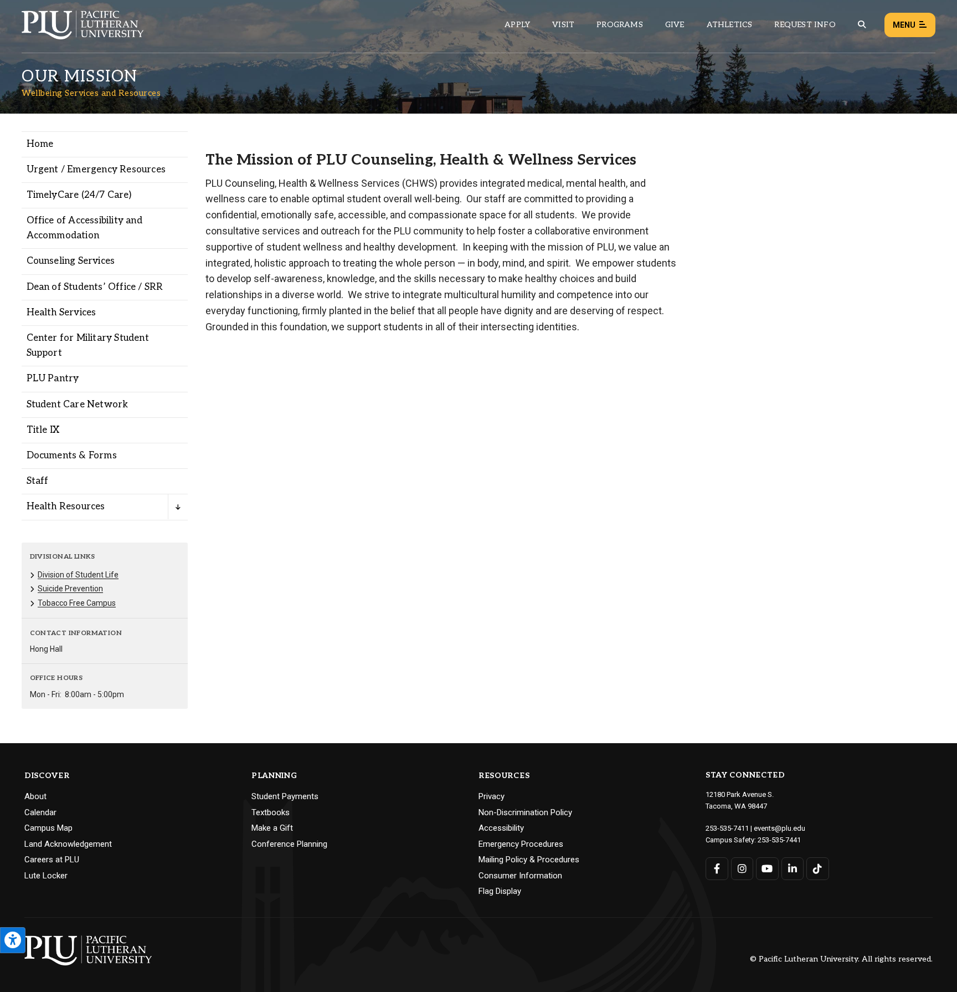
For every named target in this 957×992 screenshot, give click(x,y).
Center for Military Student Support (88, 346)
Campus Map (48, 828)
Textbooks (270, 812)
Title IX (43, 430)
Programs (619, 24)
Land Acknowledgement (68, 844)
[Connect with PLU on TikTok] (817, 868)
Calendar (40, 812)
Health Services (61, 312)
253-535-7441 (779, 840)
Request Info (804, 24)
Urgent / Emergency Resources (96, 169)
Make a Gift (272, 828)
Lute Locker (46, 876)
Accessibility (501, 828)
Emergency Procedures (520, 844)
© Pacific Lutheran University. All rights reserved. (841, 959)
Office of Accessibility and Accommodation (84, 228)
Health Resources (66, 506)
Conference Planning (289, 844)
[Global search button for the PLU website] (861, 24)
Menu (904, 25)
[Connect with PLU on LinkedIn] (792, 868)
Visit (563, 24)
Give (675, 24)
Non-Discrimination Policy (525, 812)
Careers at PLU (51, 860)
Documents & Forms (72, 455)
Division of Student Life (78, 574)
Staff (38, 481)
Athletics (730, 24)
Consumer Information (520, 876)
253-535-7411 (727, 828)
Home (40, 144)
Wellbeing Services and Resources (91, 93)
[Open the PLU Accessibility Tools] (12, 940)
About (35, 796)
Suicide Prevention (70, 588)
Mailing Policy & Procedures (528, 860)
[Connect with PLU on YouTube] (767, 868)
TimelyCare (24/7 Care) (79, 195)
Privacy (491, 796)
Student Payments (284, 796)
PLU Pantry (53, 378)
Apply (517, 24)
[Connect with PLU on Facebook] (717, 868)
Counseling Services (71, 261)
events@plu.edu (779, 828)
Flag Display (499, 891)
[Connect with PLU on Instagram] (742, 868)
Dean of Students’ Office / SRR (95, 287)
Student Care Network (77, 404)
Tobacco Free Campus (77, 603)
